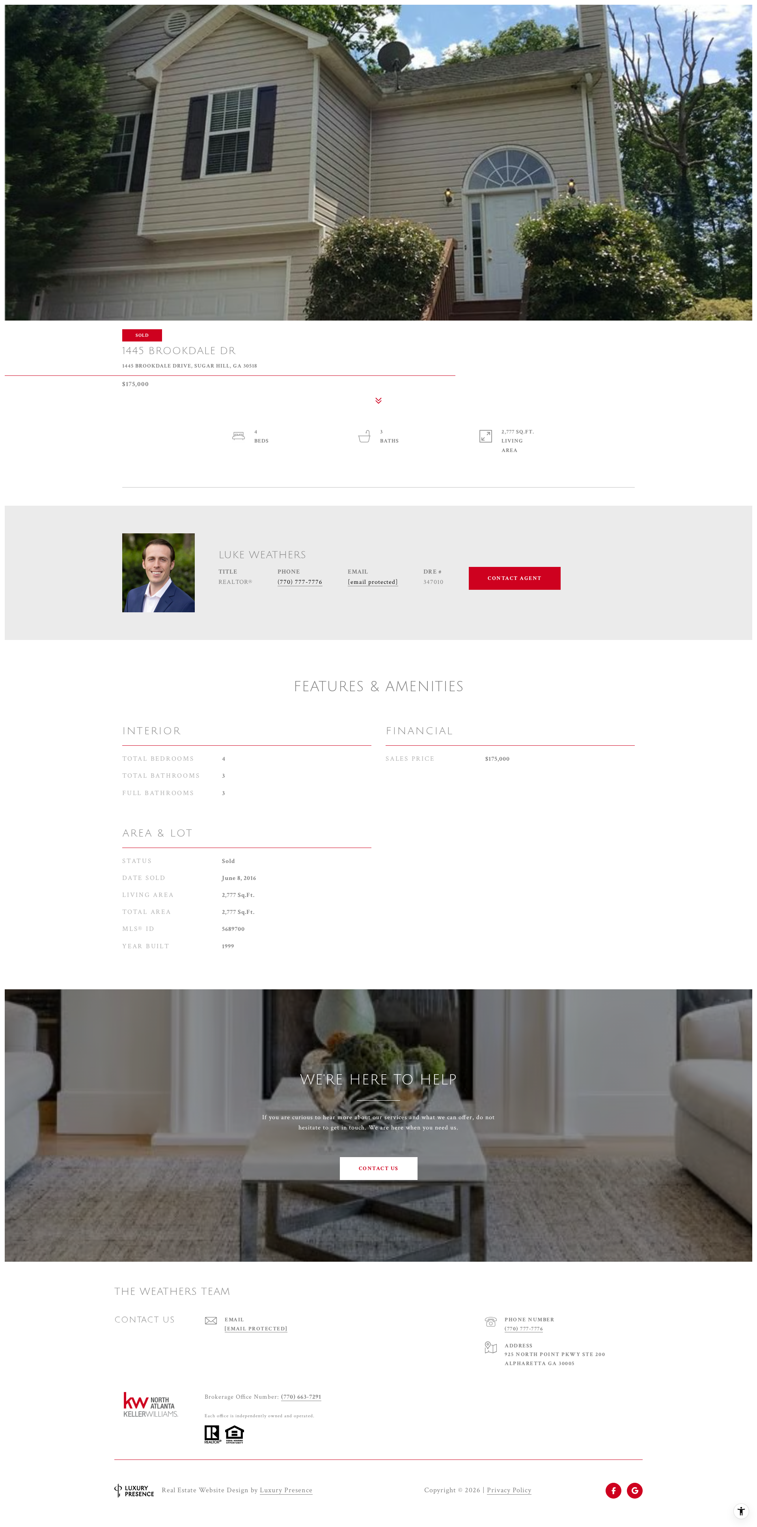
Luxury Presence (286, 1490)
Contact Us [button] (379, 1168)
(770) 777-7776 (300, 582)
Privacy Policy (509, 1490)
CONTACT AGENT (515, 578)
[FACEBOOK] (613, 1491)
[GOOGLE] (635, 1491)
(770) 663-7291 (301, 1397)
